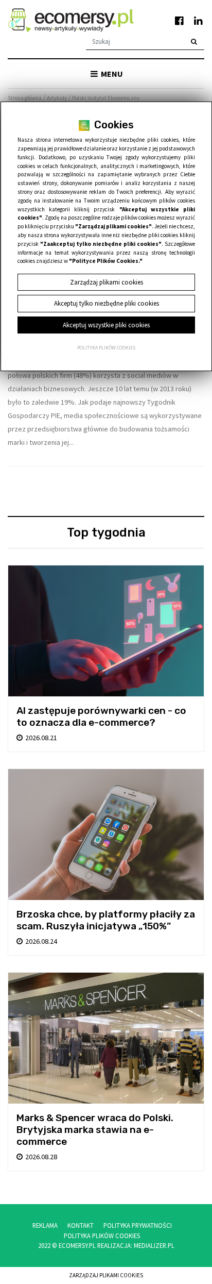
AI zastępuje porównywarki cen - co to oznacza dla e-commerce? (101, 716)
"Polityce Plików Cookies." (106, 260)
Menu (111, 74)
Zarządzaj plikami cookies (106, 1275)
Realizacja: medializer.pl (135, 1245)
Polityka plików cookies (106, 348)
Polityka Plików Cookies (102, 1235)
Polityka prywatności (137, 1225)
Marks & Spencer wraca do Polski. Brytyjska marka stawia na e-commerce (94, 1129)
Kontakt (80, 1225)
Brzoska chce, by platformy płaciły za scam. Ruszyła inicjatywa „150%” (105, 920)
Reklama (45, 1225)
